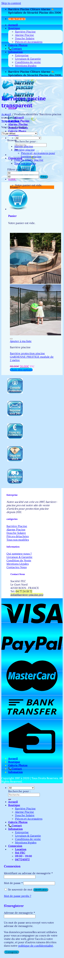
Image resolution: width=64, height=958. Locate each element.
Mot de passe (13, 883)
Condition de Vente (18, 560)
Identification (40, 889)
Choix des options (21, 369)
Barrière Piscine (25, 31)
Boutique (14, 28)
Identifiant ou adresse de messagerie (28, 873)
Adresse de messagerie (19, 912)
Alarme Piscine (24, 35)
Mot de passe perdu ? (17, 896)
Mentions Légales (17, 563)
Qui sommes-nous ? (19, 553)
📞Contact (15, 48)
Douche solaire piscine (28, 160)
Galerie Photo (17, 131)
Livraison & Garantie (28, 58)
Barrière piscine (24, 149)
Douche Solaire (24, 38)
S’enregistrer (11, 952)
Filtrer (44, 176)
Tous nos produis (25, 163)
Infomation (15, 52)
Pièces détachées (17, 536)
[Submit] (9, 799)
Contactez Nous (16, 567)
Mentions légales (25, 65)
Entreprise (22, 55)
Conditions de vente (28, 62)
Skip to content (11, 3)
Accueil (13, 24)
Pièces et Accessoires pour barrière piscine (38, 154)
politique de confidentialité (35, 945)
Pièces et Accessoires (28, 41)
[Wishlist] (11, 338)
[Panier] (18, 209)
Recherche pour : (26, 141)
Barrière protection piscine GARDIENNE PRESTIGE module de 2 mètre (32, 357)
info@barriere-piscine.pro (26, 594)
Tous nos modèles (17, 539)
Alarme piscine (23, 146)
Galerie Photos (17, 45)
